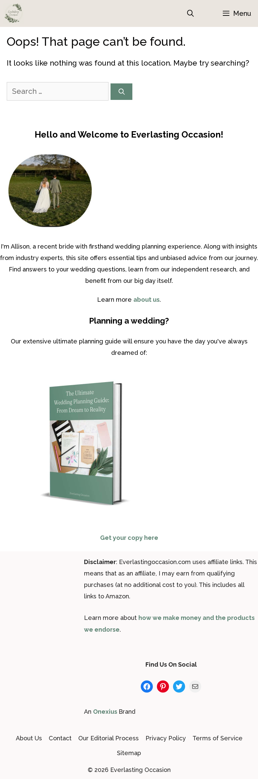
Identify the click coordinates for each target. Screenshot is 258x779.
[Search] (121, 91)
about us (146, 299)
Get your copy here (129, 537)
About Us (29, 738)
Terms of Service (217, 738)
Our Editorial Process (108, 738)
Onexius (106, 711)
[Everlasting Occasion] (13, 13)
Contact (60, 738)
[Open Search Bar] (191, 13)
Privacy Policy (165, 738)
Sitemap (129, 752)
